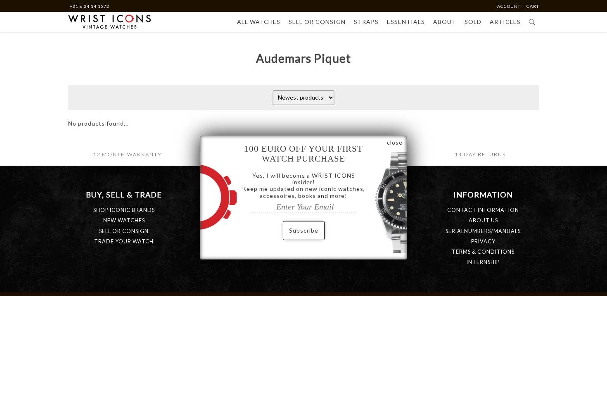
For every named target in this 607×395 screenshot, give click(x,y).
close (395, 142)
